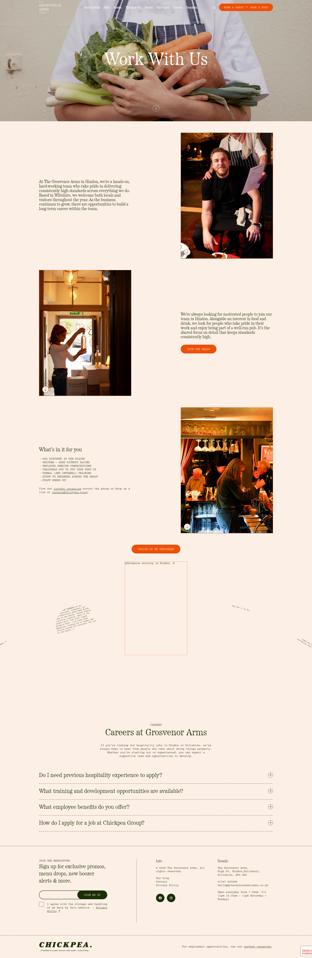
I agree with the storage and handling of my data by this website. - (77, 908)
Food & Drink (92, 7)
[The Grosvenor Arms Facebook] (160, 898)
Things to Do (133, 7)
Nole (107, 7)
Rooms (117, 7)
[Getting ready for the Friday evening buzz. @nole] (232, 636)
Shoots (149, 7)
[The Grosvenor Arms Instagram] (171, 898)
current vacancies (67, 488)
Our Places (163, 7)
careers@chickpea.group (70, 492)
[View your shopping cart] (214, 7)
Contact (161, 881)
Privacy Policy (167, 885)
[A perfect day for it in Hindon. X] (156, 608)
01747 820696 (227, 881)
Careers (177, 7)
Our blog (162, 878)
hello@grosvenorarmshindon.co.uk (243, 885)
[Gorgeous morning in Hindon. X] (79, 636)
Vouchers (191, 7)
